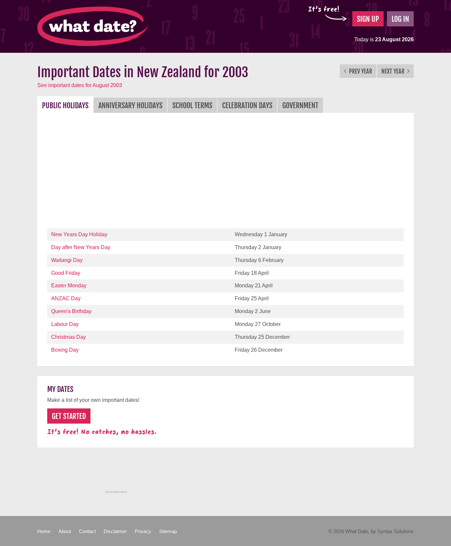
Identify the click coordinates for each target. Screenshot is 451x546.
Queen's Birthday (71, 311)
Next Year (393, 71)
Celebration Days (247, 105)
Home (44, 531)
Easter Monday (69, 285)
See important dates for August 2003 (79, 85)
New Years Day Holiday (79, 234)
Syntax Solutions (395, 531)
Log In (400, 19)
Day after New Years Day (80, 247)
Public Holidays (65, 105)
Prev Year (360, 71)
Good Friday (65, 273)
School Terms (192, 105)
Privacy (143, 531)
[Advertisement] (225, 172)
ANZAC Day (66, 298)
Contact (87, 531)
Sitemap (168, 531)
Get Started (69, 416)
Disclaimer (115, 531)
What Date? (93, 26)
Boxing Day (65, 350)
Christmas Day (68, 337)
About (64, 531)
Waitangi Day (67, 260)
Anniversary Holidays (130, 105)
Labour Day (65, 324)
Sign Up (368, 19)
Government (300, 105)
